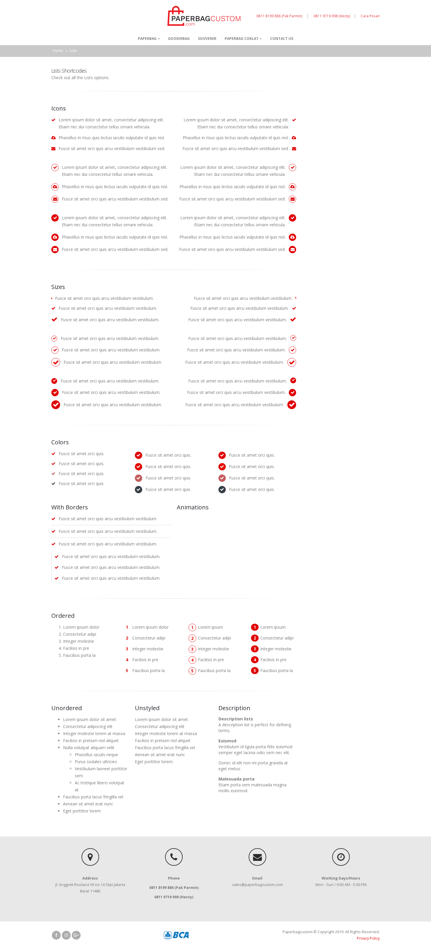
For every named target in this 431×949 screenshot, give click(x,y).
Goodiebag (179, 38)
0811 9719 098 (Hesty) (331, 15)
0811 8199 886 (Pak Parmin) (279, 15)
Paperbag (147, 38)
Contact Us (281, 38)
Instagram (66, 935)
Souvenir (207, 38)
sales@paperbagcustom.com (257, 884)
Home (58, 50)
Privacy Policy (368, 938)
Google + (76, 935)
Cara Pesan (370, 15)
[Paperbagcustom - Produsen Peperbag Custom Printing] (203, 16)
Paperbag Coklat (242, 38)
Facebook (56, 935)
